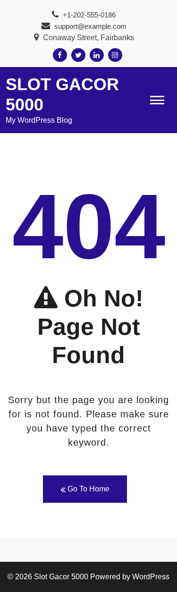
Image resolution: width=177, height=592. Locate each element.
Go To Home (88, 489)
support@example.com (90, 26)
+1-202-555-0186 (88, 15)
